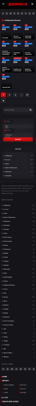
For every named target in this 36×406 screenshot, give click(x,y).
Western (6, 357)
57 (27, 95)
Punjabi (6, 309)
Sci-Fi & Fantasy (9, 321)
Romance (7, 317)
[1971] (18, 128)
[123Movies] (18, 135)
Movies (6, 297)
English (6, 253)
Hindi (5, 273)
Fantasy (6, 261)
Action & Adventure (11, 167)
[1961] (18, 126)
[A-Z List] (18, 137)
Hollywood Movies (9, 285)
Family (6, 257)
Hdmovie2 (7, 269)
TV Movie (7, 345)
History (6, 281)
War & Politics (8, 353)
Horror (6, 289)
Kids (5, 293)
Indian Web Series (10, 401)
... (21, 95)
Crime (5, 233)
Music (5, 301)
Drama (6, 245)
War (5, 349)
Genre (9, 130)
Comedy (6, 229)
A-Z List (7, 160)
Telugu (6, 337)
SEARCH (18, 139)
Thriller (6, 341)
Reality (6, 313)
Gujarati (6, 265)
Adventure (8, 171)
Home (4, 377)
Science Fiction (8, 325)
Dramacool (7, 249)
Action (7, 163)
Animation (8, 175)
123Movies (8, 156)
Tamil (5, 333)
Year (8, 121)
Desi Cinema (8, 237)
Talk (5, 329)
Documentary (8, 241)
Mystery (6, 305)
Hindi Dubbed (8, 277)
